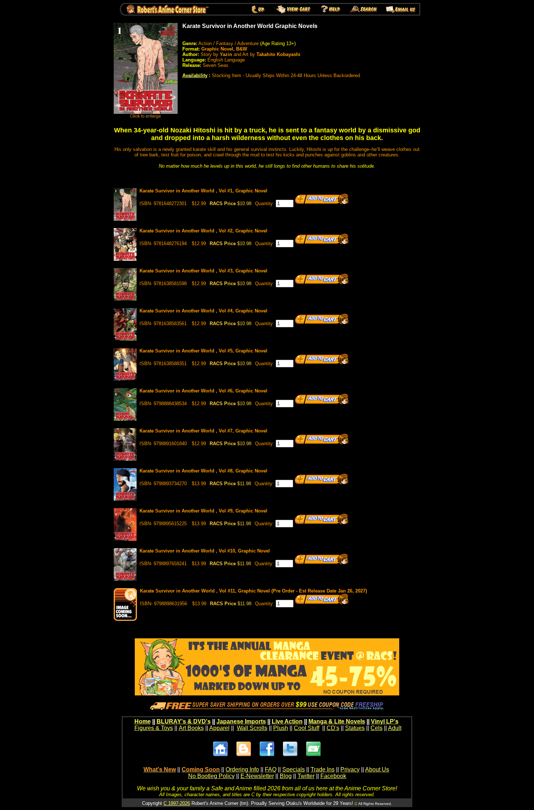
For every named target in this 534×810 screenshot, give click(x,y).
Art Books (191, 728)
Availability (194, 75)
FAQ (270, 769)
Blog (286, 776)
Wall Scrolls (252, 728)
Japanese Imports (241, 721)
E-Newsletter (257, 776)
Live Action (287, 721)
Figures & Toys (153, 728)
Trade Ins (323, 769)
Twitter (306, 776)
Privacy (350, 769)
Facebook (333, 776)
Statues (355, 728)
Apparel (219, 728)
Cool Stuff (306, 728)
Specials (293, 769)
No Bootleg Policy (211, 776)
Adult (394, 728)
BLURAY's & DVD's (184, 721)
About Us (377, 769)
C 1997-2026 (176, 803)
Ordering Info (242, 769)
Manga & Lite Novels (336, 721)
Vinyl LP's (385, 721)
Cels (377, 728)
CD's (333, 728)
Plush (280, 728)
